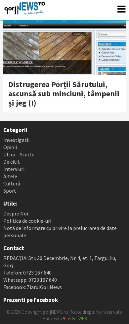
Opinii (10, 147)
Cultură (11, 183)
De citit (11, 161)
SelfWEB (79, 318)
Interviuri (13, 169)
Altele (10, 176)
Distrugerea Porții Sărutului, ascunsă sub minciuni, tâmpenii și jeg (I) (63, 93)
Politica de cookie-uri (27, 220)
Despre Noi (15, 213)
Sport (9, 190)
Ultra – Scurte (18, 154)
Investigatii (16, 140)
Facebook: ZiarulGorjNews (32, 287)
